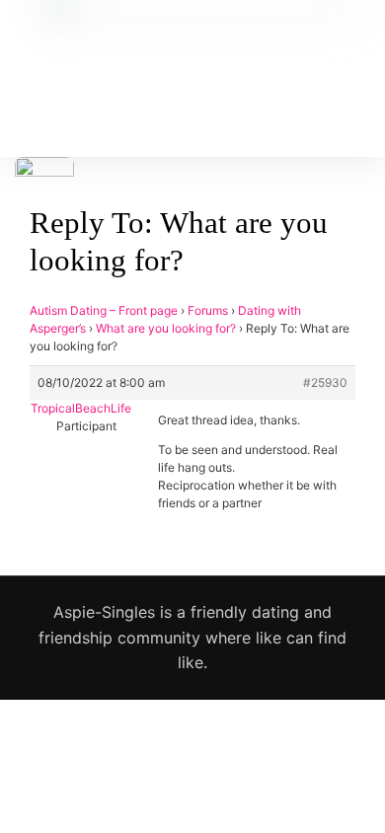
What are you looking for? (166, 328)
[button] (180, 91)
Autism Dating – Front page (104, 310)
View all (193, 781)
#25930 (325, 382)
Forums (208, 310)
